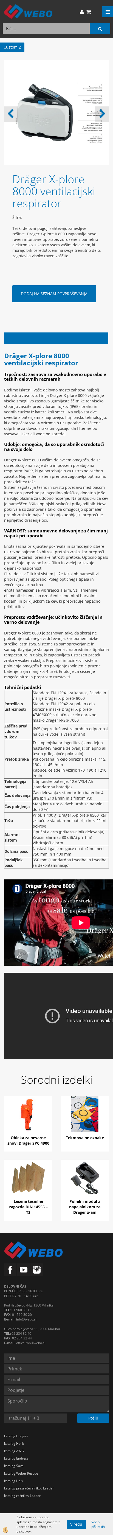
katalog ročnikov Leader (22, 1495)
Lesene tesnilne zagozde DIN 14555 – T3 (28, 1207)
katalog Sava (14, 1465)
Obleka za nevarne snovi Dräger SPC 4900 (28, 1140)
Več (28, 1118)
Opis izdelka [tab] (56, 338)
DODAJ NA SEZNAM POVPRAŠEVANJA (54, 293)
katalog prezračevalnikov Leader (29, 1488)
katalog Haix (13, 1480)
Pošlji (93, 1418)
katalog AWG (14, 1451)
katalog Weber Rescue (21, 1473)
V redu (76, 1524)
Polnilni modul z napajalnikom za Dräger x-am (84, 1207)
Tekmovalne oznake (85, 1137)
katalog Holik (14, 1443)
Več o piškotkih (98, 1524)
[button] (102, 114)
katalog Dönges (16, 1436)
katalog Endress (16, 1458)
